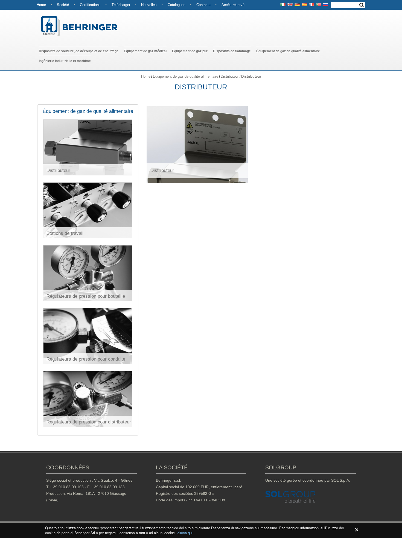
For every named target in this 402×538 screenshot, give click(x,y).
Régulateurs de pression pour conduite (85, 359)
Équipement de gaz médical (145, 51)
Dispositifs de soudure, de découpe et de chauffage (78, 51)
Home (41, 5)
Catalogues (176, 5)
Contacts (203, 5)
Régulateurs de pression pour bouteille (85, 296)
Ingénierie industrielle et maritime (65, 61)
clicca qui (185, 532)
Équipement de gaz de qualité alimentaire (288, 51)
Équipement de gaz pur (190, 51)
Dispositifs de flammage (232, 51)
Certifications (90, 5)
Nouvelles (149, 5)
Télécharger (121, 5)
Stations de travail (64, 233)
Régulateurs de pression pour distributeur (88, 422)
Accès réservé (233, 5)
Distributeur (230, 76)
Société (63, 5)
